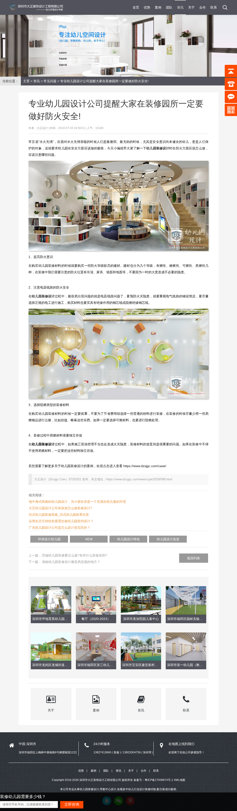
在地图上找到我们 (181, 744)
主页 (26, 81)
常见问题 (50, 81)
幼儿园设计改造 (168, 539)
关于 (191, 7)
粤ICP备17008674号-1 (159, 780)
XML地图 (179, 780)
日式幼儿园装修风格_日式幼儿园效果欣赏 (59, 514)
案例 (158, 7)
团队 (169, 7)
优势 (147, 7)
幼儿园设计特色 (128, 539)
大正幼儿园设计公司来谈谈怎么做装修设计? (60, 508)
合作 (202, 7)
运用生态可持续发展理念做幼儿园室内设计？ (61, 521)
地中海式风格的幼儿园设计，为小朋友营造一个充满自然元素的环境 (77, 501)
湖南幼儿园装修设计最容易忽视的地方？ (71, 562)
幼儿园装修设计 (43, 296)
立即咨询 (71, 804)
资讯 (180, 7)
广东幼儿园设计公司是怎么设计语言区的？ (59, 527)
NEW (89, 539)
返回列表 (193, 558)
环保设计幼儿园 (49, 539)
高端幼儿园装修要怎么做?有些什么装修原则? (74, 555)
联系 (213, 7)
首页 (136, 7)
